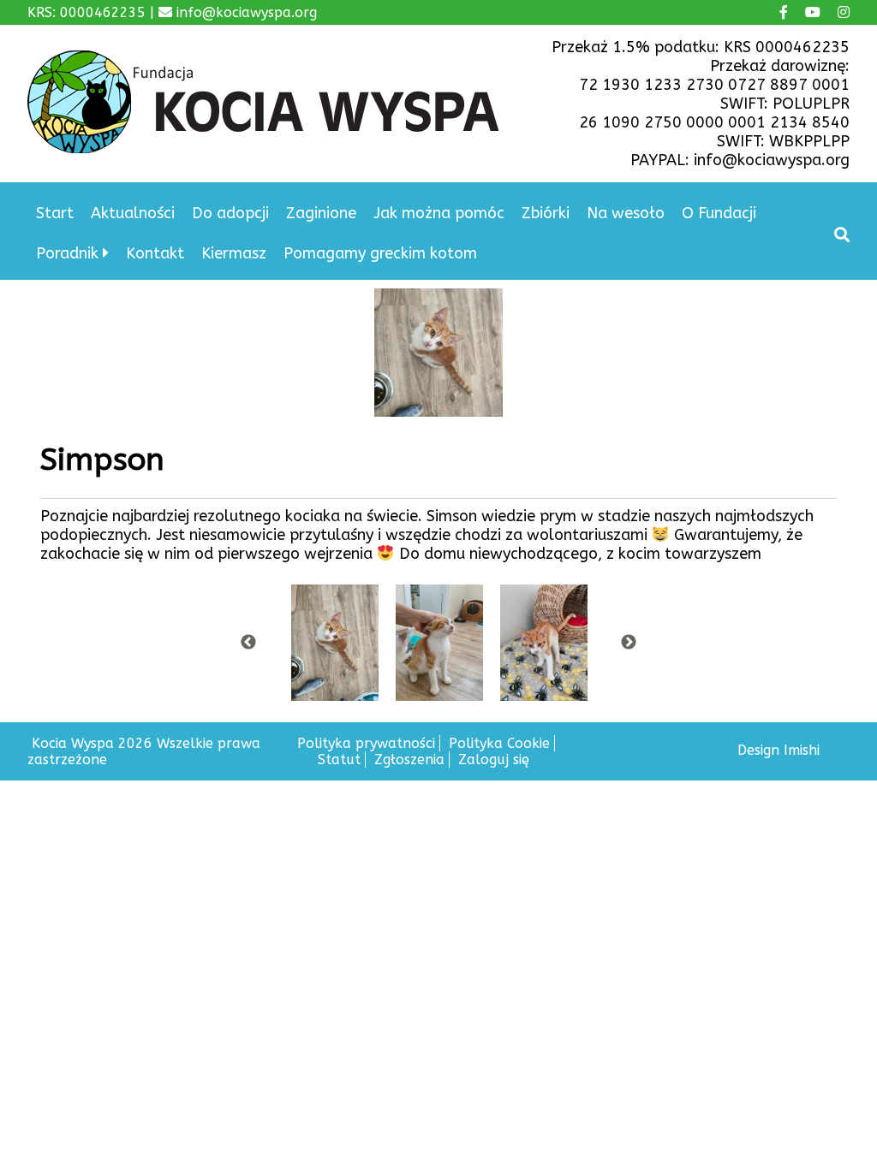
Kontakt (155, 253)
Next (628, 642)
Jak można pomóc (438, 213)
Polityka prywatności (366, 743)
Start (55, 213)
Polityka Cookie (499, 743)
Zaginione (321, 213)
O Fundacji (719, 213)
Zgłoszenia (409, 759)
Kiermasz (233, 253)
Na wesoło (626, 213)
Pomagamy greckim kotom (380, 253)
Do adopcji (230, 213)
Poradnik (67, 253)
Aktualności (133, 213)
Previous (248, 642)
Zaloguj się (493, 759)
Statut (339, 759)
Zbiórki (546, 213)
